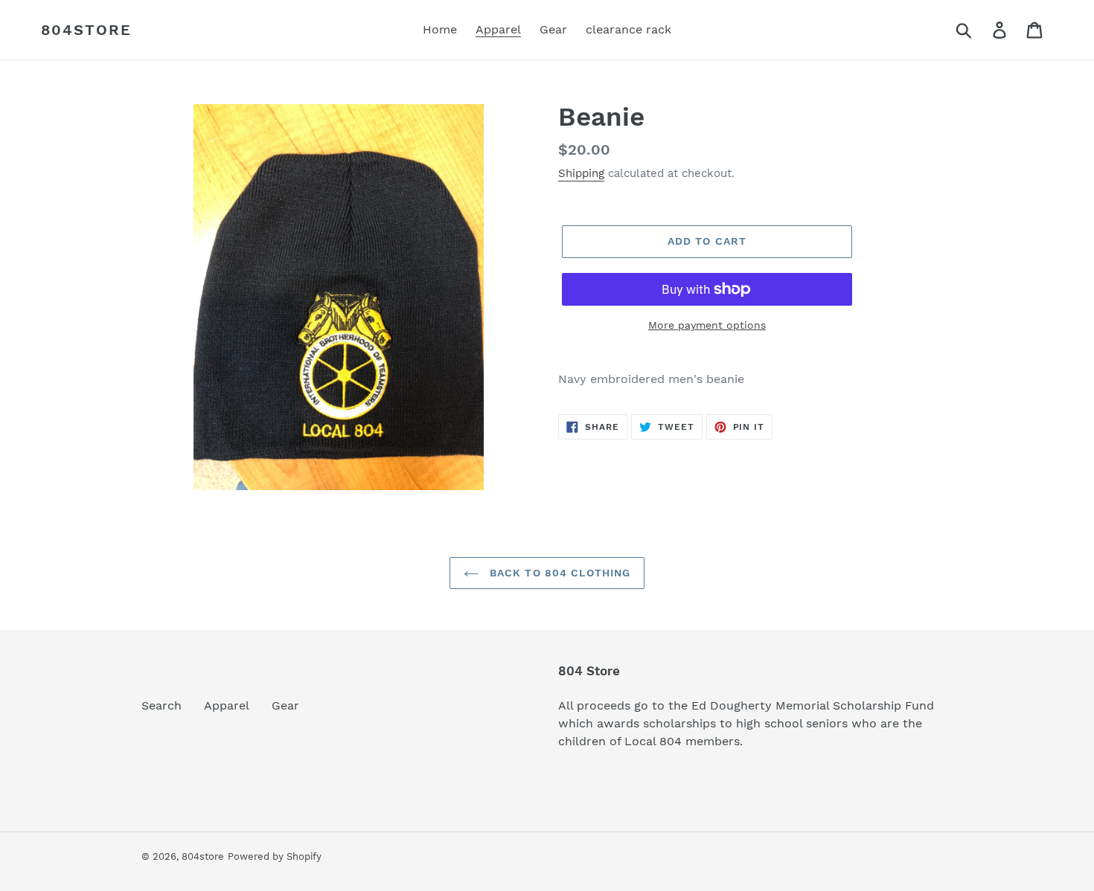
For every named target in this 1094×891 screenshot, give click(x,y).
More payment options (707, 325)
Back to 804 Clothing (558, 573)
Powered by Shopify (275, 856)
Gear (285, 705)
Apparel (226, 705)
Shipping (581, 173)
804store (86, 30)
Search (161, 705)
